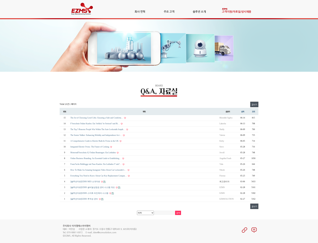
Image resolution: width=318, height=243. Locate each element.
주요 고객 (169, 11)
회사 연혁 (140, 11)
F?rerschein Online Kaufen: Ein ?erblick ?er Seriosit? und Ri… (95, 123)
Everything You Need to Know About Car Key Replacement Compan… (98, 176)
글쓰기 (254, 104)
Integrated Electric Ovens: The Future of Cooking (90, 147)
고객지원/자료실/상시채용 (236, 11)
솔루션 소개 (199, 11)
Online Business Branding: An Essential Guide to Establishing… (96, 158)
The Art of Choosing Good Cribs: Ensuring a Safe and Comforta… (97, 118)
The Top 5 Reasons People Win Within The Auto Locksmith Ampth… (98, 129)
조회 (253, 111)
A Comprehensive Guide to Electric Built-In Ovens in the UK (94, 141)
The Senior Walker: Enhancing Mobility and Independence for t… (96, 135)
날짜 (242, 111)
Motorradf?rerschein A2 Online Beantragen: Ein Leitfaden (93, 152)
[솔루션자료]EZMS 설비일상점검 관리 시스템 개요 (92, 187)
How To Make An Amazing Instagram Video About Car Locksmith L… (98, 170)
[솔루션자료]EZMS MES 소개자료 (85, 181)
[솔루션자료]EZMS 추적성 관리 (84, 199)
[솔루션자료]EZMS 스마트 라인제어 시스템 (89, 193)
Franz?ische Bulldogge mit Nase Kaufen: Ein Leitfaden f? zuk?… (96, 164)
